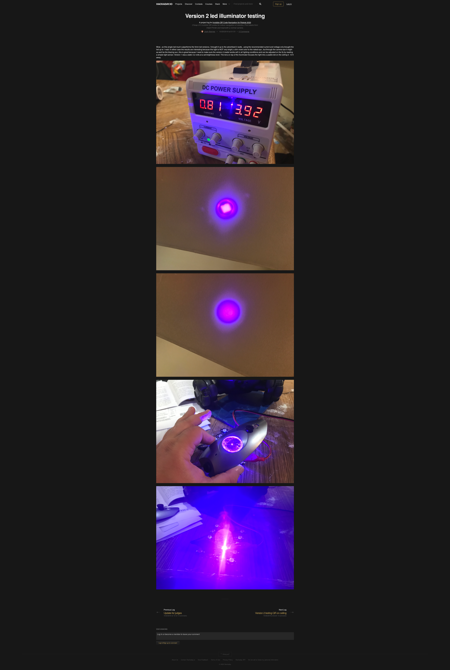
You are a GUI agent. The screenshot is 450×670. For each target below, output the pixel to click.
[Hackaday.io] (164, 4)
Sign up (278, 4)
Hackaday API (240, 660)
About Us (175, 660)
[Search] (260, 4)
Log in (289, 4)
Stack (217, 4)
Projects (178, 4)
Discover (188, 4)
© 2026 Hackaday (225, 664)
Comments (244, 31)
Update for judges (173, 613)
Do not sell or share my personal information (263, 660)
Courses (208, 4)
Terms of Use (215, 660)
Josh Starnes (209, 31)
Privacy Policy (228, 660)
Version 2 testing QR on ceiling (270, 613)
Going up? (225, 654)
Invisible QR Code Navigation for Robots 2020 (232, 22)
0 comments (183, 616)
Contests (198, 4)
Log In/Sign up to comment (168, 643)
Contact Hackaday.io (188, 660)
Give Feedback (203, 660)
